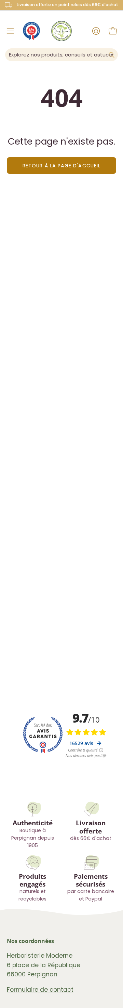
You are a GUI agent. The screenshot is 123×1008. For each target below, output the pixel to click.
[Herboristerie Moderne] (61, 31)
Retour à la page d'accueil (61, 165)
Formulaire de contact (40, 990)
